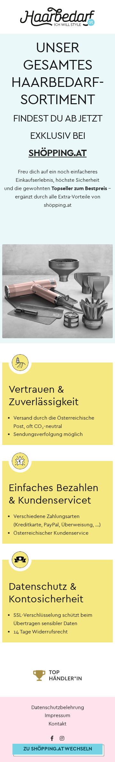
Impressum (57, 715)
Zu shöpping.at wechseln (57, 749)
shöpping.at (57, 153)
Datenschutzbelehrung (57, 707)
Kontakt (57, 724)
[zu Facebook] (52, 738)
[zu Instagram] (62, 738)
